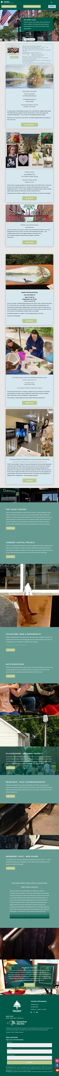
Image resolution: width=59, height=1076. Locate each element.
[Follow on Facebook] (34, 1012)
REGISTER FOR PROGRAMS (32, 6)
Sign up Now (29, 321)
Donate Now (29, 985)
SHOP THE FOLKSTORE (9, 6)
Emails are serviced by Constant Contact (21, 1070)
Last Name (9, 1048)
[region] (29, 25)
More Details (29, 198)
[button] (2, 25)
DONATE (52, 6)
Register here (14, 57)
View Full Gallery (29, 124)
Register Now (29, 403)
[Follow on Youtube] (37, 1012)
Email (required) (11, 1054)
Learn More (29, 480)
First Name (9, 1042)
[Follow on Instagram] (31, 1012)
